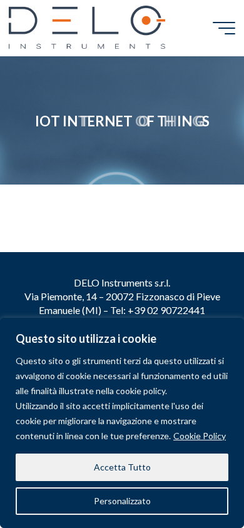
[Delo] (87, 28)
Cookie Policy (199, 435)
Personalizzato (122, 500)
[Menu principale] (224, 28)
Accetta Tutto (122, 467)
